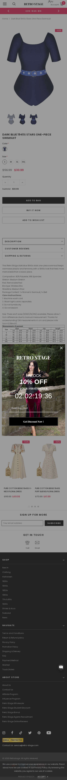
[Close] (61, 348)
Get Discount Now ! (33, 421)
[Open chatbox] (61, 667)
